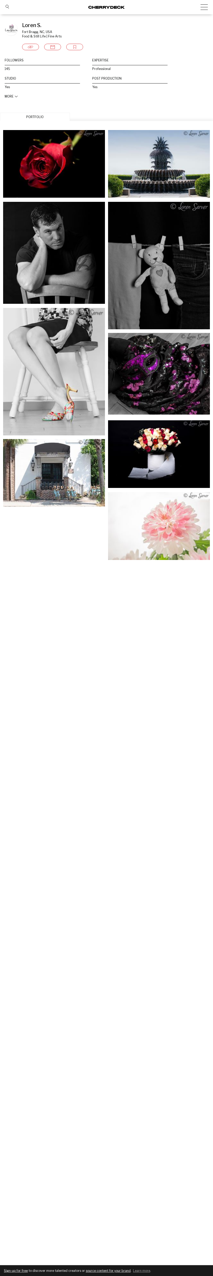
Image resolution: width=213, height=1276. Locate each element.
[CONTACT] (52, 47)
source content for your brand (108, 1271)
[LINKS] (30, 47)
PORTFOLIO (35, 117)
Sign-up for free (16, 1271)
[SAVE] (74, 47)
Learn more (141, 1271)
